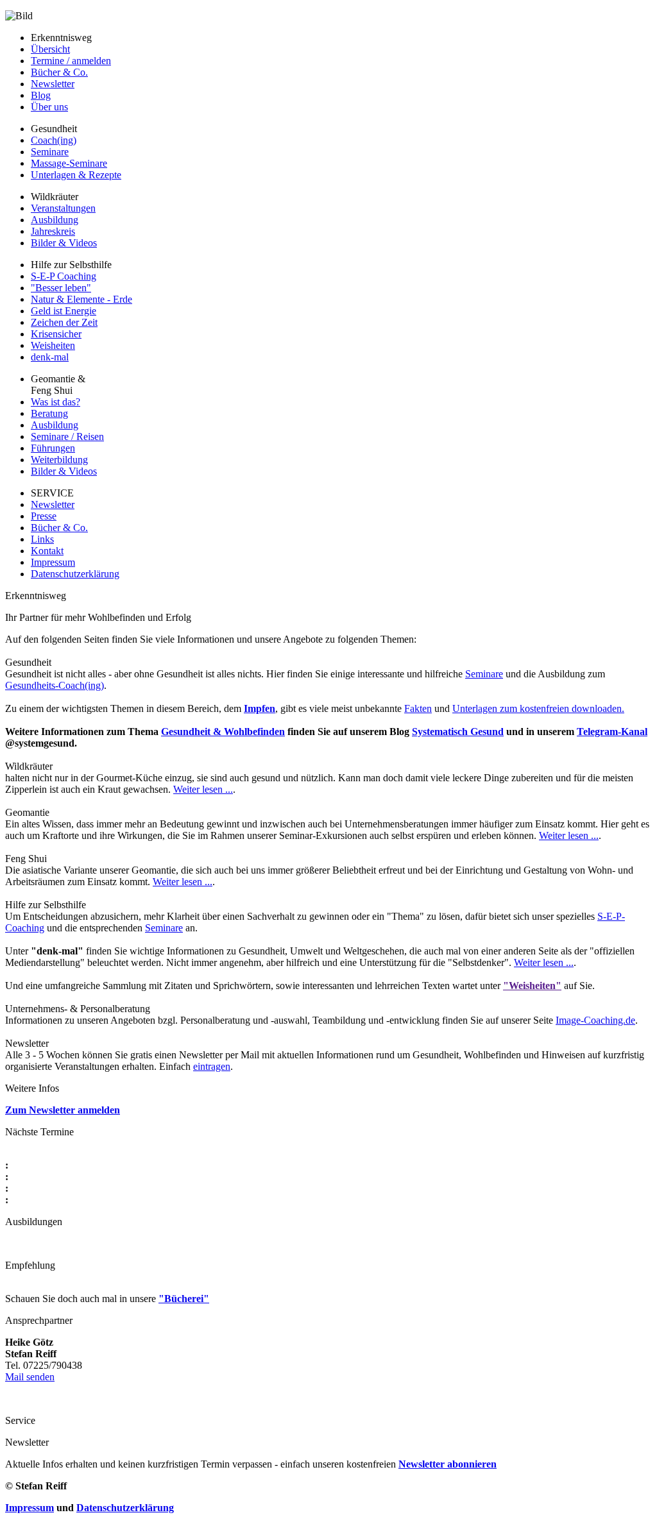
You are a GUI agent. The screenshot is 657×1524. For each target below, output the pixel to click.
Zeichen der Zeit (64, 322)
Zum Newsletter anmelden (62, 1110)
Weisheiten (53, 345)
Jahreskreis (53, 231)
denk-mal (50, 356)
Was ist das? (55, 401)
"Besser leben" (61, 287)
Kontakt (47, 550)
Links (42, 539)
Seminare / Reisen (67, 436)
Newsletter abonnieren (447, 1464)
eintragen (211, 1066)
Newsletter (52, 83)
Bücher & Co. (59, 72)
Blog (41, 95)
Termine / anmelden (71, 60)
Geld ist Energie (63, 310)
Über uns (49, 106)
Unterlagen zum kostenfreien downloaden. (538, 708)
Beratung (49, 413)
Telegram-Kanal (612, 731)
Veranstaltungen (63, 208)
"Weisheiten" (532, 985)
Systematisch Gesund (458, 731)
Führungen (53, 448)
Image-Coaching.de (595, 1020)
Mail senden (30, 1376)
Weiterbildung (59, 459)
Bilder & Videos (64, 242)
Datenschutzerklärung (75, 573)
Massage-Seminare (69, 163)
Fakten (418, 708)
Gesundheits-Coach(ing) (54, 685)
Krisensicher (56, 333)
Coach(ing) (53, 140)
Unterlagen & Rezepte (76, 174)
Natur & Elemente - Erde (81, 299)
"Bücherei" (183, 1298)
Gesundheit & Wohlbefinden (223, 731)
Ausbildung (54, 219)
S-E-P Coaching (63, 276)
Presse (43, 516)
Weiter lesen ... (203, 789)
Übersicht (50, 49)
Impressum (53, 562)
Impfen (259, 708)
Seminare (50, 151)
